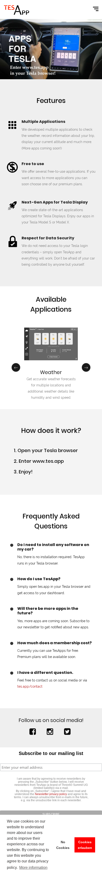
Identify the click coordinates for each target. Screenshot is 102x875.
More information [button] (33, 868)
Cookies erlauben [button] (85, 845)
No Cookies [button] (63, 845)
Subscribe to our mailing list (51, 753)
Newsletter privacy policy (51, 794)
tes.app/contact (29, 686)
